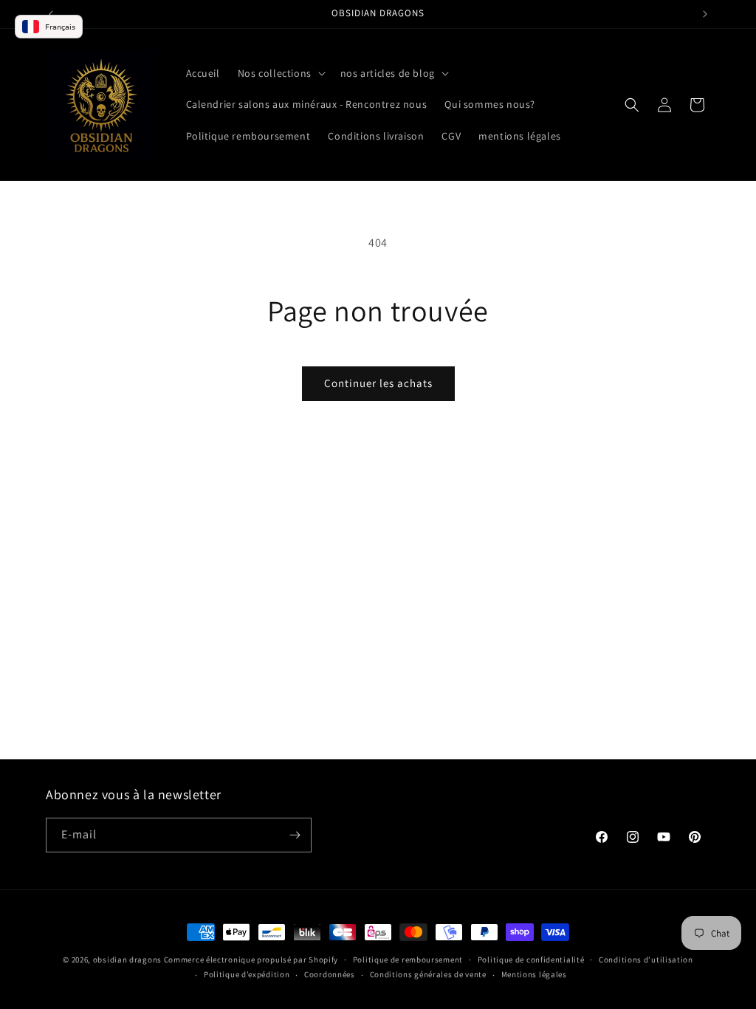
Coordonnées (329, 974)
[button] (280, 73)
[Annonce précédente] (51, 14)
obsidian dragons (127, 959)
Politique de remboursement (408, 959)
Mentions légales (534, 974)
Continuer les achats (378, 383)
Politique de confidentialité (531, 959)
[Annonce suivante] (705, 14)
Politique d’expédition (246, 974)
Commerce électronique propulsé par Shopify (251, 959)
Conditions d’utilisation (646, 959)
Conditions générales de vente (428, 974)
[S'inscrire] (294, 835)
